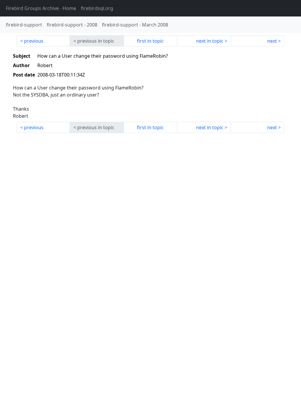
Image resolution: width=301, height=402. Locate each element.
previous (34, 41)
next (272, 41)
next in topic (209, 41)
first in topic (150, 41)
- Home (41, 8)
